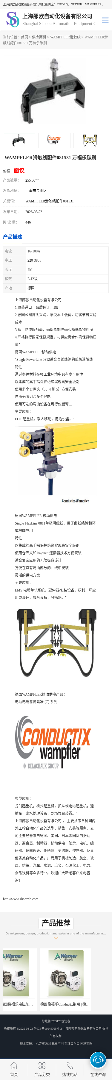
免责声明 (58, 1043)
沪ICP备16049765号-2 (48, 1028)
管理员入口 (72, 1043)
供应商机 (39, 37)
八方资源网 (43, 1043)
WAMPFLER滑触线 (65, 37)
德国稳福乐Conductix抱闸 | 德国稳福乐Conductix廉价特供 (48, 1004)
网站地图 (86, 1043)
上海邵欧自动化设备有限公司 (82, 1028)
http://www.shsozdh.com (20, 899)
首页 (24, 37)
